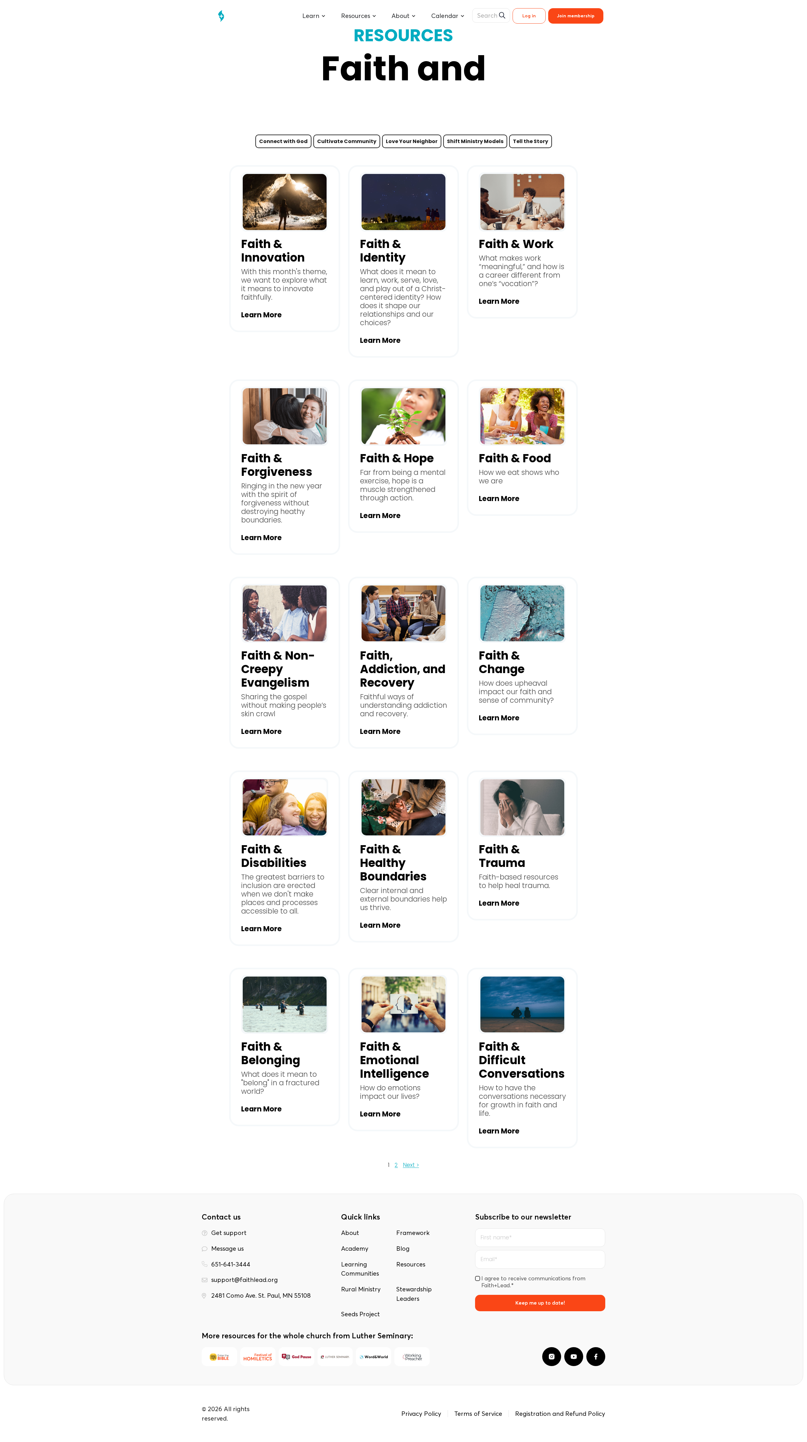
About (350, 1233)
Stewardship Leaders (414, 1293)
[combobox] (491, 15)
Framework (413, 1233)
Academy (354, 1248)
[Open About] (413, 16)
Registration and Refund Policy (560, 1413)
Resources (410, 1264)
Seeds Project (360, 1314)
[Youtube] (573, 1356)
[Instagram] (551, 1356)
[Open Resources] (374, 16)
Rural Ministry (360, 1289)
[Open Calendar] (462, 16)
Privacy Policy (421, 1413)
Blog (402, 1248)
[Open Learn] (323, 16)
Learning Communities (360, 1269)
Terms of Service (478, 1413)
